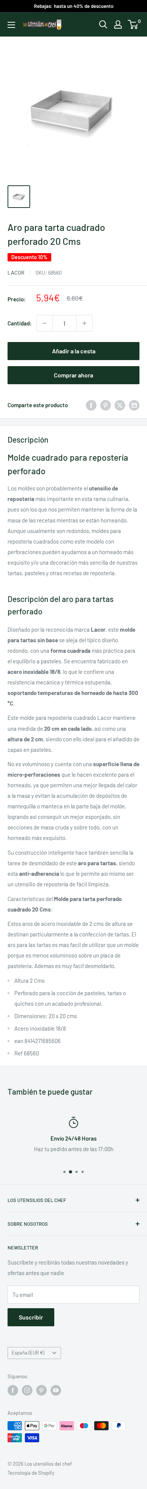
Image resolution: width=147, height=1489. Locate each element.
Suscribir (31, 1317)
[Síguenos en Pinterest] (41, 1390)
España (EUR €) (28, 1353)
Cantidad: (20, 323)
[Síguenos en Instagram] (27, 1390)
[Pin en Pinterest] (105, 405)
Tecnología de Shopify (31, 1473)
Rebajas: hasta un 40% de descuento (73, 6)
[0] (133, 24)
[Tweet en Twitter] (120, 405)
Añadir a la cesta (73, 350)
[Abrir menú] (11, 25)
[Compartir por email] (134, 405)
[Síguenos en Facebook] (13, 1390)
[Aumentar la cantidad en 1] (84, 323)
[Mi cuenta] (118, 24)
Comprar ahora (73, 375)
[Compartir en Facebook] (91, 405)
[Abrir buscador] (103, 24)
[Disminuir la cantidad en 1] (44, 323)
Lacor (16, 272)
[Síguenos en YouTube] (56, 1390)
